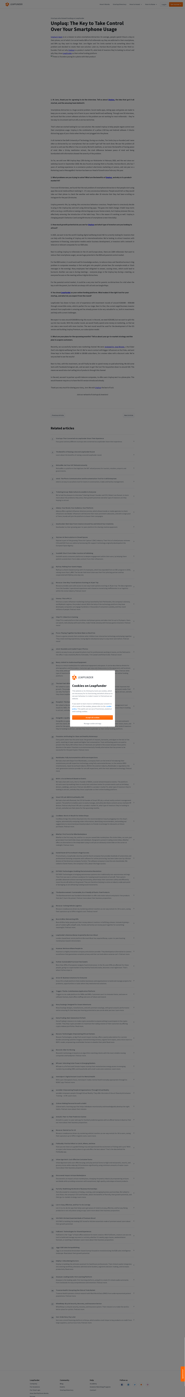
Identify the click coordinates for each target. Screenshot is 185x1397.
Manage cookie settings (92, 723)
